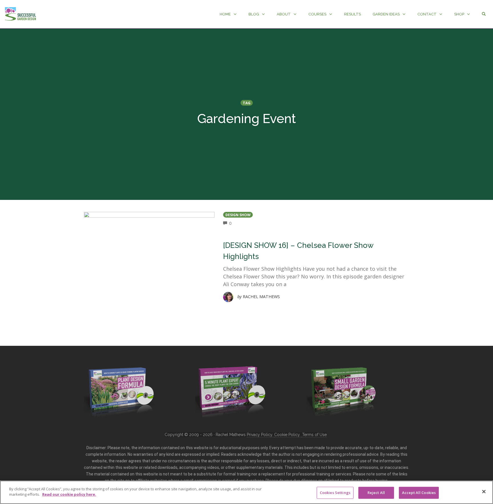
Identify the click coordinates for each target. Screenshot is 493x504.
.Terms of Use (314, 434)
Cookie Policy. (288, 434)
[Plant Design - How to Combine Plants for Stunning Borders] (119, 391)
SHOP (459, 14)
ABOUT (284, 14)
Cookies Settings (335, 492)
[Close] (484, 491)
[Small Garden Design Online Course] (342, 390)
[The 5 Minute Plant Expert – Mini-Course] (230, 391)
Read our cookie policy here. (69, 494)
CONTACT (427, 14)
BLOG (253, 14)
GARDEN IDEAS (386, 14)
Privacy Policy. (260, 434)
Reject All (376, 492)
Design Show (237, 214)
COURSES (317, 14)
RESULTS (352, 14)
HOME (225, 14)
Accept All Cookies (419, 492)
